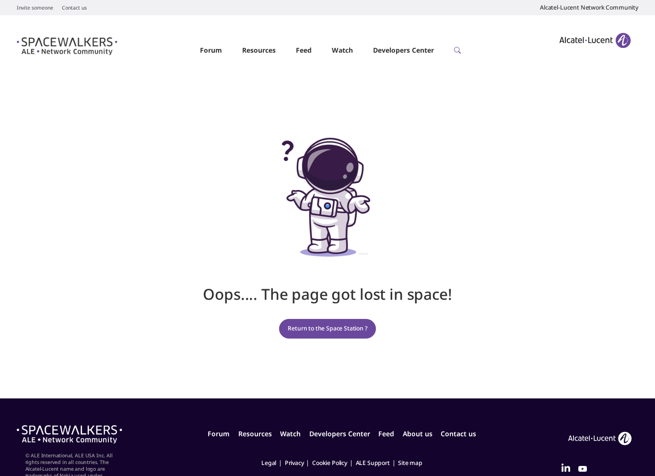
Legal (268, 463)
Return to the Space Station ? (327, 328)
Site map (410, 463)
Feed (304, 50)
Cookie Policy (329, 463)
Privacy (294, 463)
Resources (259, 50)
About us (418, 433)
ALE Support (373, 463)
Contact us (74, 7)
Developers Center (403, 50)
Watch (342, 50)
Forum (211, 50)
